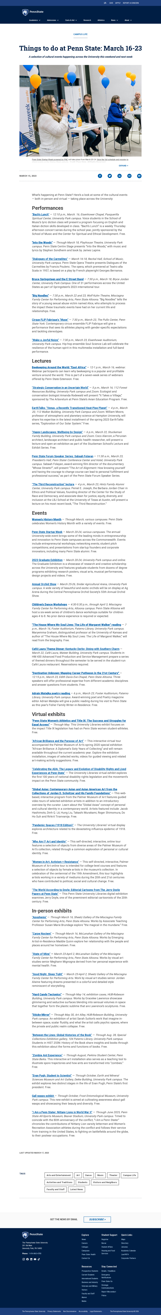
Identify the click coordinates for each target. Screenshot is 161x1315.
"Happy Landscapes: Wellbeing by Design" (57, 432)
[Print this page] (139, 176)
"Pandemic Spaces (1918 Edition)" (53, 825)
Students (82, 1182)
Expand (123, 166)
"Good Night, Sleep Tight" (47, 974)
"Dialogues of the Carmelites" (50, 259)
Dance (88, 1175)
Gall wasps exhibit (43, 1095)
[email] (129, 176)
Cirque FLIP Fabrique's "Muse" (50, 319)
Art (78, 1175)
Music (100, 1175)
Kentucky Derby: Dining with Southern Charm (92, 649)
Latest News (76, 1189)
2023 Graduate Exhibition (47, 560)
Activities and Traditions (59, 1182)
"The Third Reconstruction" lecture (53, 484)
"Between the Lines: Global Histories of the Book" (62, 1035)
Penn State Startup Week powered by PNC (50, 159)
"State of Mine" (41, 954)
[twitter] (110, 176)
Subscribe (96, 1219)
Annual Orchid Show (44, 584)
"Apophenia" (39, 917)
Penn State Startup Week (47, 532)
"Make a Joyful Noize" (45, 340)
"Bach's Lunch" (40, 214)
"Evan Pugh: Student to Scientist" (52, 1075)
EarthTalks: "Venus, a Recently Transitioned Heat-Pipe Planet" (69, 408)
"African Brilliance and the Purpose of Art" (58, 741)
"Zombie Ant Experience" (47, 1055)
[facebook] (100, 176)
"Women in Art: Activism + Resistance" (55, 861)
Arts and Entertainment (59, 1175)
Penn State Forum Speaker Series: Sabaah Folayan (62, 456)
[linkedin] (119, 176)
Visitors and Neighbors (105, 1182)
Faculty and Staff (56, 1189)
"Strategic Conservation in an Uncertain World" (60, 387)
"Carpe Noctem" (41, 933)
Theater (113, 1175)
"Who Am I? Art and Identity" (49, 841)
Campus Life (80, 34)
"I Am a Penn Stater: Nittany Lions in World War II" (62, 1112)
